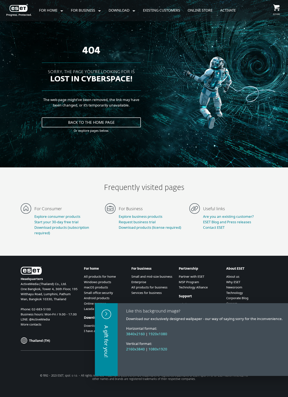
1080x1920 (157, 349)
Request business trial (137, 221)
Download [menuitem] (119, 10)
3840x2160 (135, 333)
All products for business (149, 287)
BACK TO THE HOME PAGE (91, 122)
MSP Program (189, 282)
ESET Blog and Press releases (227, 221)
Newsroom (234, 287)
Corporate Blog (237, 298)
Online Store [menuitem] (200, 10)
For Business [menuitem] (83, 10)
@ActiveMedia (39, 319)
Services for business (146, 293)
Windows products (97, 282)
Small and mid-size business (151, 276)
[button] (106, 339)
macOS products (96, 287)
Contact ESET (214, 227)
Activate (228, 10)
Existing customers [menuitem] (161, 10)
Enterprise (138, 282)
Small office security (98, 293)
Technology (234, 293)
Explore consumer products (57, 216)
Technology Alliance (193, 287)
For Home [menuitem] (48, 10)
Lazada (89, 309)
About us (232, 276)
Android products (96, 298)
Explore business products (140, 216)
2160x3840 (135, 349)
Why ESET (233, 282)
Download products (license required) (150, 227)
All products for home (100, 276)
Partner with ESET (191, 276)
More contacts (31, 324)
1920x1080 (157, 333)
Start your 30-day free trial (56, 221)
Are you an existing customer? (228, 216)
